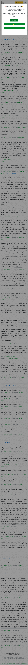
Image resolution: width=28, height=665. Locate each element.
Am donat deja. (22, 31)
